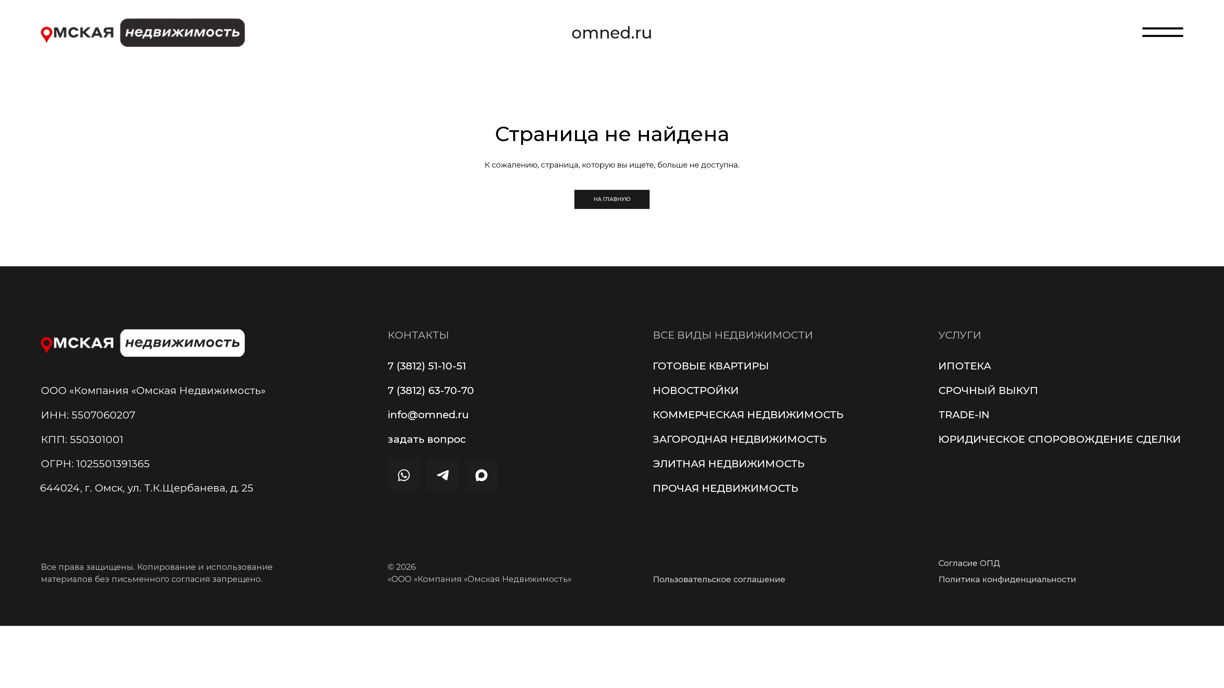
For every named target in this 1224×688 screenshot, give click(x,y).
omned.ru (612, 33)
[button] (427, 439)
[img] (143, 343)
